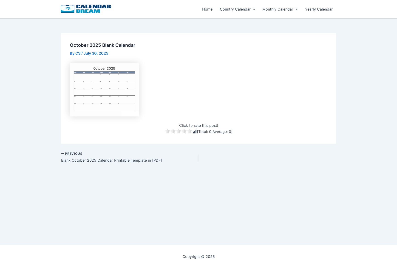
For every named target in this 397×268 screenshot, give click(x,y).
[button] (253, 9)
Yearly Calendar (319, 9)
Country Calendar (235, 9)
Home (207, 9)
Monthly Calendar (277, 9)
